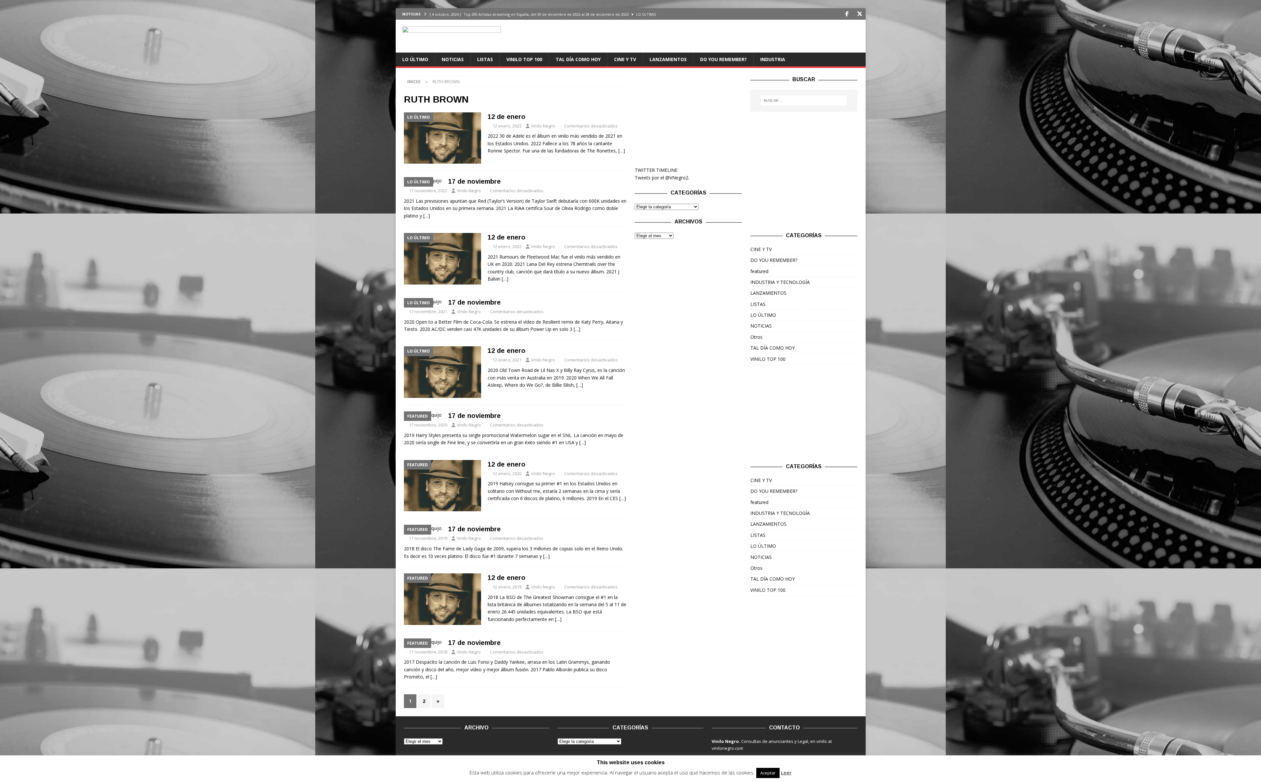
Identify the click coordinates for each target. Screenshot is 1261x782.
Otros (756, 337)
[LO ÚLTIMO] (442, 138)
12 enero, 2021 (507, 360)
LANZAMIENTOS (668, 59)
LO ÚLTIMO (415, 59)
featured (759, 271)
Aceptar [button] (768, 773)
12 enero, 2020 (507, 473)
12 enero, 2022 (507, 246)
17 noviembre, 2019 (428, 538)
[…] (621, 151)
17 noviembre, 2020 (428, 425)
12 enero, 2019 (507, 587)
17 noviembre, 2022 (428, 191)
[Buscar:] (804, 100)
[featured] (442, 486)
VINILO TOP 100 (524, 59)
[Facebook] (847, 14)
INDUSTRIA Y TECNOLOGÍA (780, 282)
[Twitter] (860, 14)
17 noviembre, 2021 (428, 311)
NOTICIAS (453, 59)
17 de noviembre (474, 181)
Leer (786, 772)
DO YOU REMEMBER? (723, 59)
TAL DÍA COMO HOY (578, 59)
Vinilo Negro (543, 126)
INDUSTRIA (772, 59)
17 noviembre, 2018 (428, 652)
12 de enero (506, 116)
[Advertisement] (688, 117)
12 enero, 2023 (507, 126)
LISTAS (485, 59)
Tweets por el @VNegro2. (662, 177)
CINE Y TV (625, 59)
